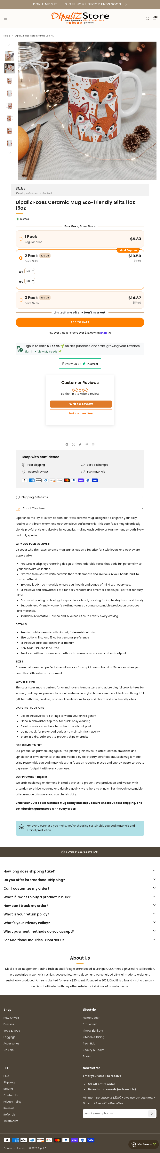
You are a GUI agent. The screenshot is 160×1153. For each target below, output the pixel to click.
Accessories (11, 1043)
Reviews (9, 1108)
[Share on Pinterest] (86, 444)
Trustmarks (11, 1121)
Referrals (9, 1114)
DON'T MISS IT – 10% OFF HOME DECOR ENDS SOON (77, 4)
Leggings (9, 1037)
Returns (8, 1089)
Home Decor (91, 1018)
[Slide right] (9, 153)
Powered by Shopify (15, 1148)
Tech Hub (89, 1043)
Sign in (29, 351)
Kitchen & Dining (93, 1037)
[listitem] (80, 852)
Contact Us (11, 1095)
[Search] (147, 18)
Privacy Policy (12, 1102)
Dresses (9, 1024)
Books (87, 1056)
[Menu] (5, 18)
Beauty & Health (93, 1050)
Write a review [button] (81, 404)
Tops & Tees (12, 1031)
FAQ (6, 1076)
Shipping (21, 193)
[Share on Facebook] (67, 444)
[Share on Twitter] (80, 444)
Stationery (90, 1024)
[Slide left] (9, 46)
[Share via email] (93, 444)
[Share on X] (73, 444)
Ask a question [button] (81, 413)
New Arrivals (12, 1018)
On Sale (9, 1050)
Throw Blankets (93, 1031)
